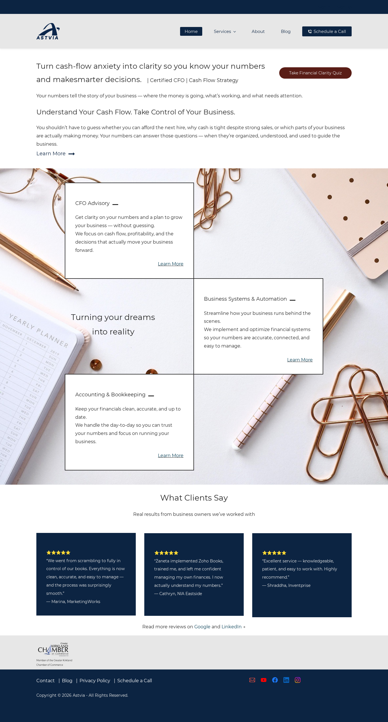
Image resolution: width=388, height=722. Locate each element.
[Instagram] (297, 680)
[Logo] (48, 31)
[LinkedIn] (286, 680)
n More (305, 360)
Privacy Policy (95, 680)
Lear (292, 360)
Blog (67, 680)
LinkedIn (232, 626)
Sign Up (344, 7)
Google (202, 626)
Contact (45, 680)
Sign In (324, 7)
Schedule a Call (134, 680)
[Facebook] (275, 680)
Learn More (170, 264)
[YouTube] (263, 680)
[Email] (252, 680)
